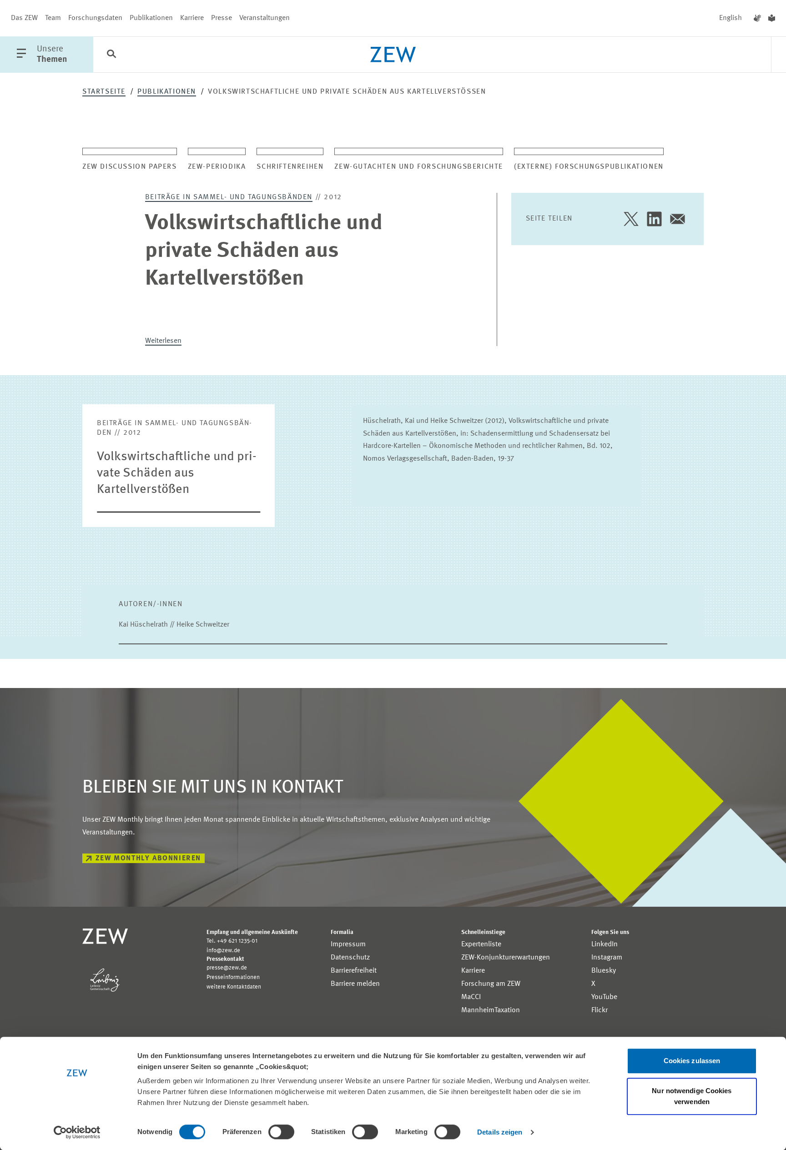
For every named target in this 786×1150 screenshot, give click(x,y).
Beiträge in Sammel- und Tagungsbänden (228, 197)
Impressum (348, 944)
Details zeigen (499, 1132)
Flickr (599, 1010)
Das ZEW (24, 18)
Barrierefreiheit (354, 970)
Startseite (104, 91)
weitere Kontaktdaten (234, 987)
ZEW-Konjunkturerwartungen (505, 957)
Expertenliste (481, 944)
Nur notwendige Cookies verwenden (691, 1096)
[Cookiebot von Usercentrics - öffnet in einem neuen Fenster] (77, 1132)
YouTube (604, 997)
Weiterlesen (163, 341)
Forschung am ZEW (490, 984)
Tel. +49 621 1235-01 (232, 941)
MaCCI (471, 997)
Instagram (606, 957)
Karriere (192, 18)
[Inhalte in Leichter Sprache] (772, 18)
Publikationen (151, 18)
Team (53, 18)
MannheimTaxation (490, 1010)
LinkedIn (604, 944)
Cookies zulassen (692, 1061)
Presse (221, 18)
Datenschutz (350, 957)
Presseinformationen (233, 977)
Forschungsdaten (95, 18)
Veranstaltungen (264, 18)
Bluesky (603, 970)
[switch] (281, 1132)
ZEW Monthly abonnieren (148, 858)
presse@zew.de (227, 968)
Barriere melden (355, 984)
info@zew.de (223, 951)
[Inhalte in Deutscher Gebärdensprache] (757, 18)
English (730, 18)
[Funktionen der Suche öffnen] (111, 55)
